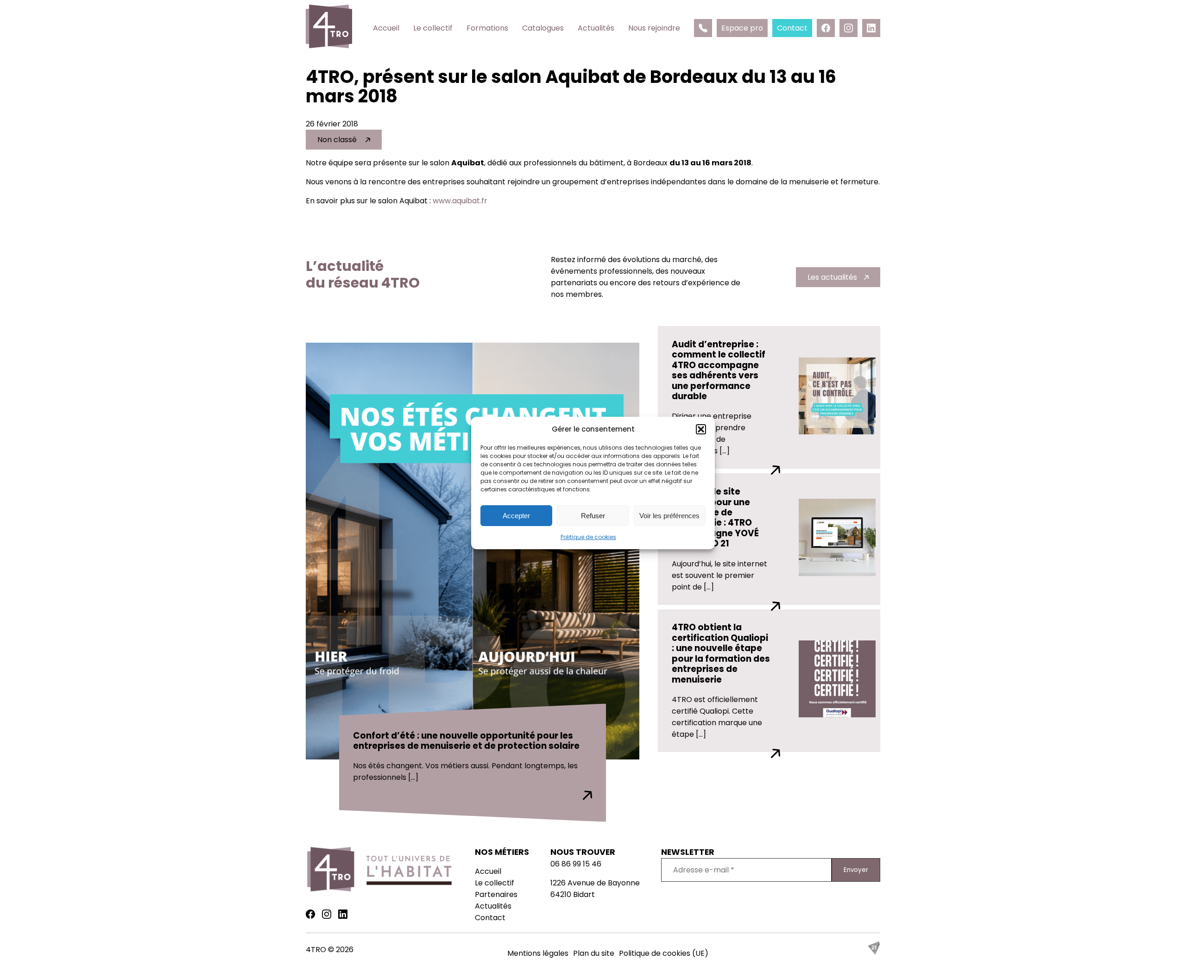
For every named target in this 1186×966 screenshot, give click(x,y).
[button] (701, 429)
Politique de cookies (588, 537)
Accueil (386, 28)
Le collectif (433, 28)
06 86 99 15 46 (575, 864)
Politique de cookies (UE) (663, 953)
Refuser (593, 516)
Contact (490, 917)
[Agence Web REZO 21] (873, 952)
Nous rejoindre (654, 28)
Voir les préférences (669, 516)
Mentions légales (537, 953)
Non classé (338, 139)
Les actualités (832, 277)
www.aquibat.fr (460, 200)
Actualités (596, 28)
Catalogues (543, 28)
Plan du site (593, 953)
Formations (487, 28)
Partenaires (496, 894)
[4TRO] (329, 28)
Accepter (516, 516)
